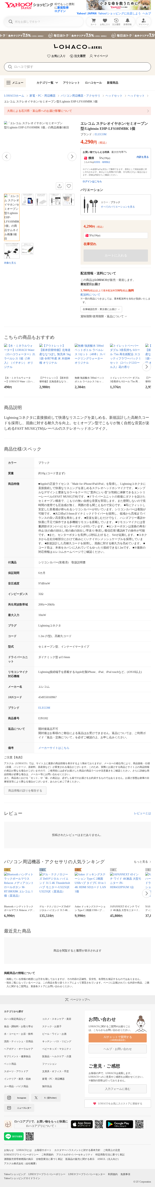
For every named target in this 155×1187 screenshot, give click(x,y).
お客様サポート (43, 1150)
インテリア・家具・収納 (17, 1079)
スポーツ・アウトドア (16, 1071)
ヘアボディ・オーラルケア (18, 1049)
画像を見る (10, 262)
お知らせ (9, 1150)
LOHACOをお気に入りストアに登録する (120, 1103)
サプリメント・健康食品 (17, 1056)
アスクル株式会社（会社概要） (21, 1163)
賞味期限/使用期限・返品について (102, 316)
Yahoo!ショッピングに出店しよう (119, 13)
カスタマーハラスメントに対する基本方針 (77, 1150)
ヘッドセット (114, 95)
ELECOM (100, 134)
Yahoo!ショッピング (15, 1174)
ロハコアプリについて (40, 1125)
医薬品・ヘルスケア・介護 (56, 1056)
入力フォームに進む (117, 1088)
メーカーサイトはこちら (53, 747)
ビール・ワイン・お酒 (54, 1034)
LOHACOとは (24, 1150)
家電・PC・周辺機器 (42, 95)
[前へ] (6, 156)
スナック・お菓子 (52, 1026)
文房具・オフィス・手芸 (55, 1071)
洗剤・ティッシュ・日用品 (18, 1041)
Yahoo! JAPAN (86, 13)
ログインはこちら (92, 181)
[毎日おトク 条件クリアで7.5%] (77, 35)
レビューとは (142, 813)
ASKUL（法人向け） (108, 1159)
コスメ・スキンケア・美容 (56, 1019)
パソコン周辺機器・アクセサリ (80, 95)
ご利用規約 (47, 1154)
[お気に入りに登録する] (68, 186)
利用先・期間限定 (102, 162)
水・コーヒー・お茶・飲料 (18, 1034)
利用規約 (113, 1174)
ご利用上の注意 (111, 1150)
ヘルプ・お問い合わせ (118, 1049)
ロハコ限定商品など (15, 1019)
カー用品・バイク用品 (16, 1086)
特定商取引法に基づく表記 (110, 1154)
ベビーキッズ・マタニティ (56, 1049)
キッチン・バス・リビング (56, 1041)
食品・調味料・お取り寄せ (18, 1026)
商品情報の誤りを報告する (25, 790)
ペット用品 (10, 1064)
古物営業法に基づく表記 (49, 1159)
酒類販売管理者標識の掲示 (18, 1159)
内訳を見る (143, 157)
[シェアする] (59, 186)
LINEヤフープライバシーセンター (86, 1174)
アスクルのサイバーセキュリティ (74, 1154)
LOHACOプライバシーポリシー (21, 1154)
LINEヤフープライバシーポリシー (46, 1174)
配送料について (90, 294)
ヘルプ (146, 13)
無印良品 (47, 1086)
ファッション (49, 1064)
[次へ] (72, 156)
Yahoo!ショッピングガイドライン (22, 1178)
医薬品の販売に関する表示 (79, 1159)
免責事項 (125, 1174)
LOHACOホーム (14, 95)
